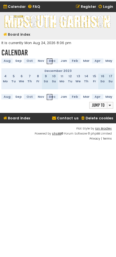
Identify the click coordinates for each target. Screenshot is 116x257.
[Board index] (58, 21)
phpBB (56, 133)
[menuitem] (14, 7)
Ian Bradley (103, 128)
